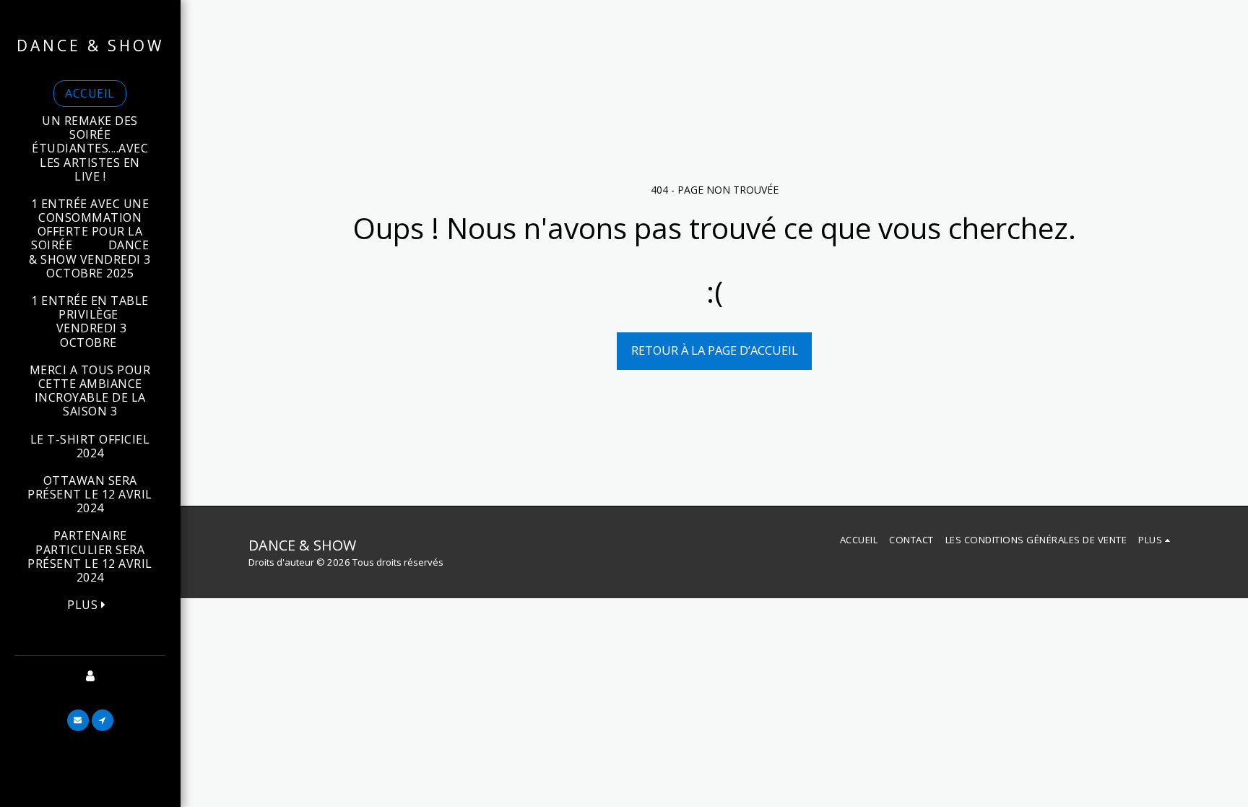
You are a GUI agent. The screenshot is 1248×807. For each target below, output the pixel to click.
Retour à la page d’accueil (714, 350)
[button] (78, 720)
